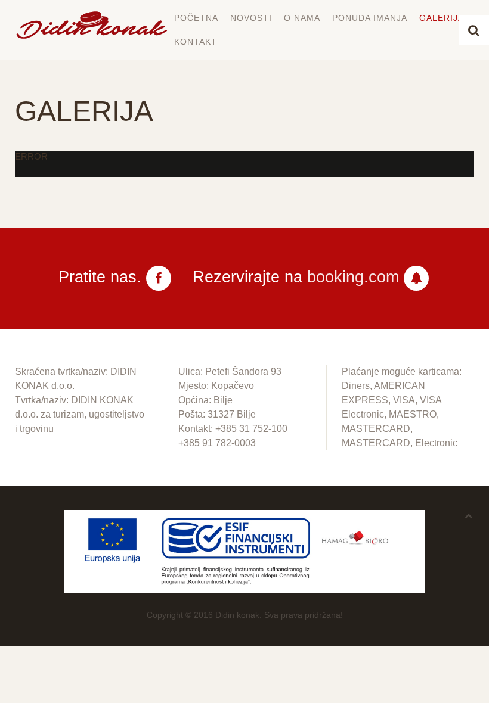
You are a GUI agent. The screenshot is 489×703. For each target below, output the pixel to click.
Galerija (441, 18)
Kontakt (195, 41)
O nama (302, 18)
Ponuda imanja (369, 18)
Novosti (251, 18)
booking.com (353, 277)
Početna (196, 18)
